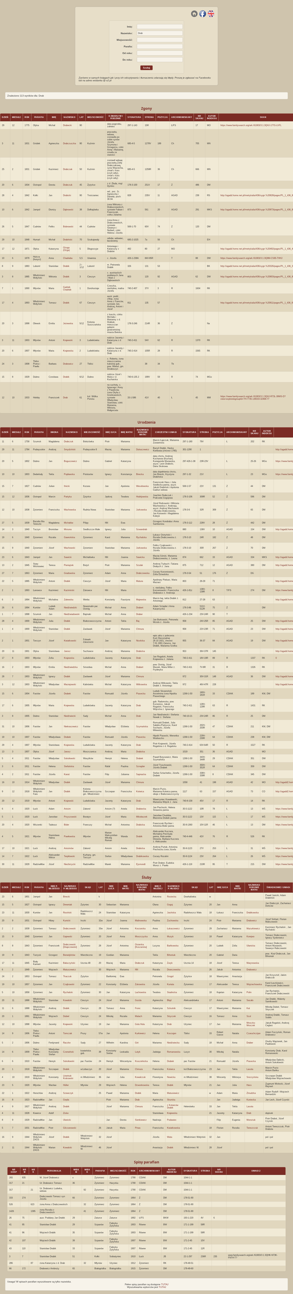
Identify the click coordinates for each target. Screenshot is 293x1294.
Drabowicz (68, 364)
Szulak (139, 565)
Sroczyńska (252, 1077)
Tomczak (67, 1033)
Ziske (66, 1113)
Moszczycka (141, 936)
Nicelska (140, 640)
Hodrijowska (142, 496)
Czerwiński (68, 1052)
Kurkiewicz (140, 1033)
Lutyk (137, 1052)
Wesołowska (142, 486)
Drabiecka (141, 808)
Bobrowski (68, 226)
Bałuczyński (69, 963)
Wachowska (70, 509)
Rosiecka (171, 896)
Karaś (67, 774)
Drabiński (67, 239)
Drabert (139, 607)
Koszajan (171, 1033)
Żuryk (170, 963)
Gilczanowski (69, 1128)
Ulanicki (67, 1120)
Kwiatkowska (173, 1128)
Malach (138, 1016)
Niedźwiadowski (72, 614)
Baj (137, 621)
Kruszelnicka (141, 1061)
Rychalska (141, 537)
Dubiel (66, 1016)
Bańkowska (172, 945)
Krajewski (68, 340)
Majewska (141, 599)
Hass (249, 1085)
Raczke (67, 1042)
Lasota (250, 1069)
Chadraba (67, 258)
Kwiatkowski (70, 640)
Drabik (66, 266)
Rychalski (68, 992)
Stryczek (171, 1016)
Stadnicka (172, 992)
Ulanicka (251, 945)
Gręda (66, 1099)
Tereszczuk (252, 1128)
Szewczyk (68, 1093)
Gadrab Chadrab (67, 288)
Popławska (69, 474)
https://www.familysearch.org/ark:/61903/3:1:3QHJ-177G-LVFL (250, 125)
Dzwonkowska (142, 1085)
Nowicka (171, 1077)
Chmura (140, 629)
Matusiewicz (173, 1093)
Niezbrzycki (69, 864)
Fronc (138, 1008)
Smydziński (69, 449)
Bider (66, 824)
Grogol (170, 976)
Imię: (130, 26)
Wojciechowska (254, 984)
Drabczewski (69, 928)
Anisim (67, 808)
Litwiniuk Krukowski (68, 1077)
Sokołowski (69, 758)
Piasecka (140, 693)
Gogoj (170, 904)
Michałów (68, 522)
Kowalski (67, 1000)
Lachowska (140, 992)
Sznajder (140, 766)
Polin (249, 992)
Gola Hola (140, 1024)
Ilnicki (67, 486)
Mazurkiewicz (253, 928)
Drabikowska (142, 856)
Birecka (140, 474)
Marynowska (253, 963)
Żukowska (140, 984)
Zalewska (68, 599)
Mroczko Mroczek (251, 1024)
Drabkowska (253, 912)
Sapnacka (141, 774)
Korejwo (250, 936)
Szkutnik (171, 1008)
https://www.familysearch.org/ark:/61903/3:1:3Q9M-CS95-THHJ (251, 258)
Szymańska (142, 726)
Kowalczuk (140, 1077)
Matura (139, 581)
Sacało (250, 1000)
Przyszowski (70, 816)
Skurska (171, 1099)
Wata (169, 1137)
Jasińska (171, 912)
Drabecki (67, 125)
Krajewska (68, 350)
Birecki (66, 896)
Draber (139, 614)
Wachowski (69, 548)
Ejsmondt (140, 864)
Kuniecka (251, 1099)
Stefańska (69, 766)
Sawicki (68, 557)
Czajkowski (68, 984)
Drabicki (67, 195)
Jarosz (67, 651)
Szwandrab (141, 529)
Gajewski (67, 936)
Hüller (66, 1085)
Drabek (67, 693)
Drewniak (67, 904)
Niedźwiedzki (70, 607)
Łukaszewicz (173, 928)
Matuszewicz (69, 969)
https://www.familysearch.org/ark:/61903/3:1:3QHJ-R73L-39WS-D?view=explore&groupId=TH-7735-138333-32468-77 (253, 397)
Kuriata (170, 984)
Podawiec (172, 1120)
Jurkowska (141, 509)
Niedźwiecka (173, 1042)
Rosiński (67, 912)
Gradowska (69, 573)
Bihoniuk (171, 955)
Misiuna (68, 529)
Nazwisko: (127, 33)
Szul (249, 1016)
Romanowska (173, 1052)
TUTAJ (164, 1284)
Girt (137, 1042)
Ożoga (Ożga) (66, 248)
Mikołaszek (141, 816)
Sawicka (140, 557)
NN (136, 969)
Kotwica (140, 791)
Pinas (138, 1128)
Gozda (138, 1000)
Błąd (169, 1000)
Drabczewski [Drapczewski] (70, 945)
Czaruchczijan (253, 1033)
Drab (65, 397)
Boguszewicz (70, 461)
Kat (248, 1008)
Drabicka (140, 651)
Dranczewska (173, 969)
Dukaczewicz (142, 449)
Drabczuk (67, 185)
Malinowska (140, 920)
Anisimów (68, 848)
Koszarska (140, 928)
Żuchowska (172, 920)
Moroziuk (251, 1120)
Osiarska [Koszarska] (141, 945)
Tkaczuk (67, 976)
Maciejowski (70, 684)
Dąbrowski (68, 209)
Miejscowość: (125, 40)
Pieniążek (69, 565)
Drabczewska (142, 573)
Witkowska (141, 684)
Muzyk (170, 936)
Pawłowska (69, 836)
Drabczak (67, 169)
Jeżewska (68, 323)
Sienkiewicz (141, 1120)
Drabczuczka (69, 143)
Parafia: (128, 46)
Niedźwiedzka (70, 667)
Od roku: (127, 53)
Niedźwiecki (70, 716)
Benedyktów (69, 955)
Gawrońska (69, 537)
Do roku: (128, 59)
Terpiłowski (69, 856)
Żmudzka (251, 1093)
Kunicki (66, 920)
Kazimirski (69, 590)
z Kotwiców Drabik (172, 1106)
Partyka (68, 496)
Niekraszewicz (71, 726)
